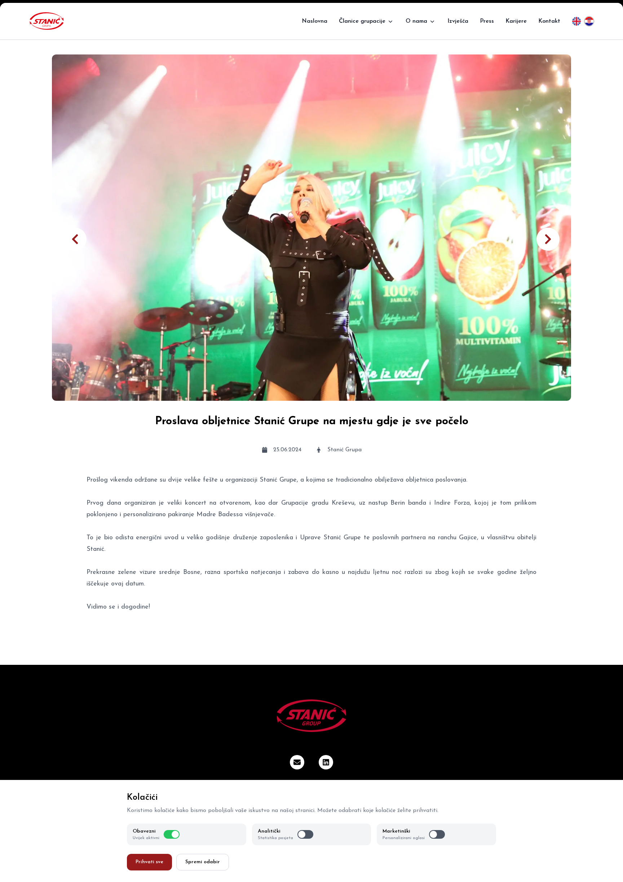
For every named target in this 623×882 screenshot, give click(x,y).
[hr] (589, 21)
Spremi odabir (202, 862)
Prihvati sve (149, 862)
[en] (576, 21)
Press (487, 21)
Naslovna (314, 21)
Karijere (516, 21)
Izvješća (457, 21)
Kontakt (549, 21)
